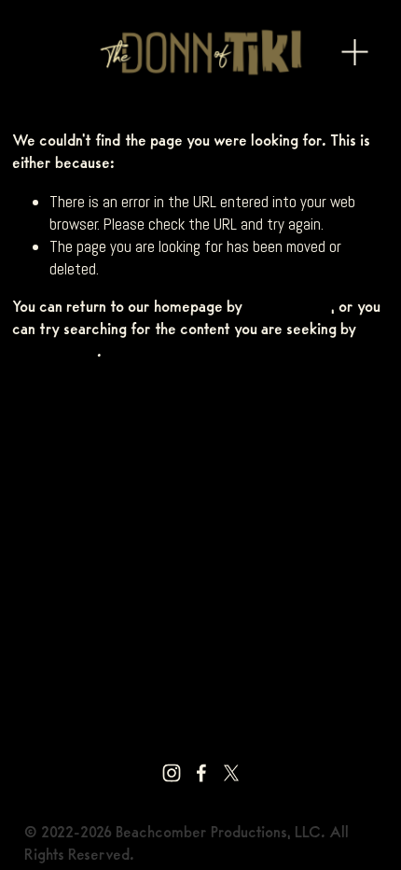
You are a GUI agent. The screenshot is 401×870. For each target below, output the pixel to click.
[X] (231, 773)
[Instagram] (171, 773)
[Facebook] (201, 773)
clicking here (288, 308)
